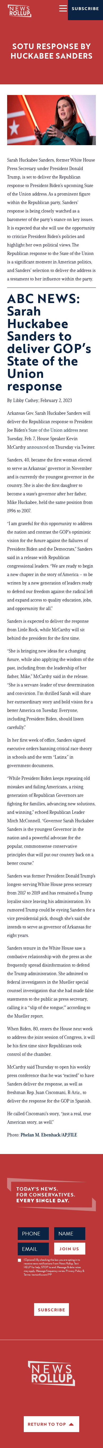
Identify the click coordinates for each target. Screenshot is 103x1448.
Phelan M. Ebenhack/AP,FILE (49, 1135)
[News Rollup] (19, 10)
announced (37, 447)
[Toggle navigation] (63, 8)
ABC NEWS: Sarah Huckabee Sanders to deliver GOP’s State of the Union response (49, 342)
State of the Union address (53, 430)
